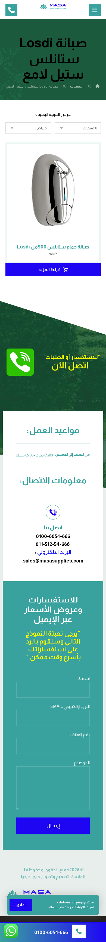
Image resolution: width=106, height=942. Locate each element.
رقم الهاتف (80, 734)
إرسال (53, 825)
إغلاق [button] (21, 905)
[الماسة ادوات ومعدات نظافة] (53, 6)
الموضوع (82, 762)
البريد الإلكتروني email (70, 706)
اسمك (83, 678)
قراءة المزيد (49, 269)
